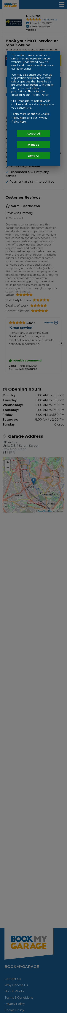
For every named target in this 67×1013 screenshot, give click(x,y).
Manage (33, 144)
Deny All (33, 155)
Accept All (34, 133)
